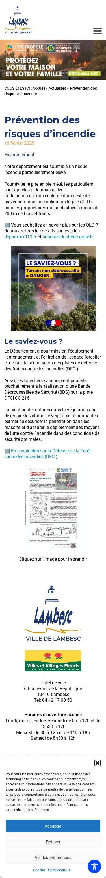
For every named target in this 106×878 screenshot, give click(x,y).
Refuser (53, 842)
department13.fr (20, 237)
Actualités (57, 88)
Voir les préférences (53, 857)
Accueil (39, 88)
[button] (97, 763)
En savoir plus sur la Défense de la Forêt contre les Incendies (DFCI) (47, 454)
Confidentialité (59, 870)
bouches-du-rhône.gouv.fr (67, 237)
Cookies (39, 870)
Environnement (19, 155)
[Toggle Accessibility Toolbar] (94, 866)
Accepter (53, 826)
